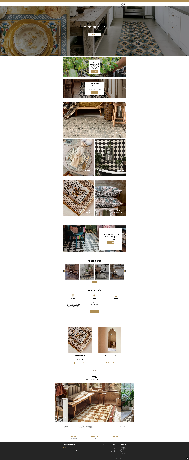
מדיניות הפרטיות (123, 449)
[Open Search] (69, 4)
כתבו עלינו (113, 447)
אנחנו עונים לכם (123, 451)
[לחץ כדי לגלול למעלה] (125, 443)
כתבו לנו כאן (94, 92)
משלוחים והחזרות (123, 450)
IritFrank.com (121, 458)
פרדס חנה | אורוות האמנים (100, 446)
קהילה (125, 452)
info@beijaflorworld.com (73, 438)
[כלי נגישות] (187, 458)
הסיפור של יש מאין (94, 311)
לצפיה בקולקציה (109, 362)
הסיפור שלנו (113, 446)
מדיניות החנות (123, 448)
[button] (64, 271)
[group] (117, 272)
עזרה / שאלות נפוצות (122, 447)
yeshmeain (94, 438)
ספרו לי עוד (94, 71)
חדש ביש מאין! (109, 355)
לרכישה (94, 282)
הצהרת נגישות (112, 451)
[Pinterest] (71, 450)
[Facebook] (77, 450)
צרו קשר (124, 446)
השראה (114, 448)
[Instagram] (74, 450)
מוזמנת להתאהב (94, 34)
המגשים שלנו (80, 355)
